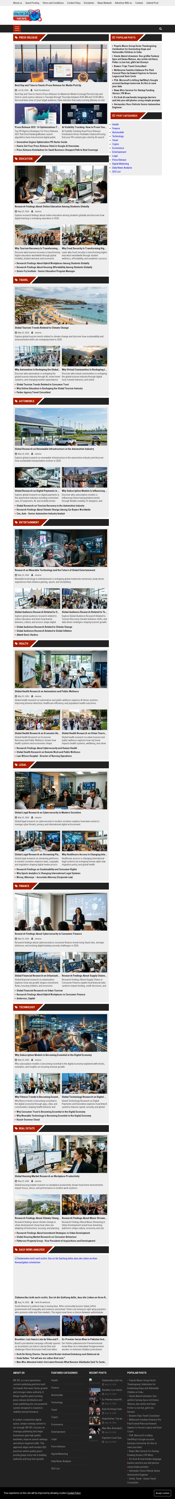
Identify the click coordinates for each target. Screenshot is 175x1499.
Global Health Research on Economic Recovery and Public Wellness (37, 733)
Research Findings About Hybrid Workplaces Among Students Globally (53, 263)
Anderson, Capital (26, 998)
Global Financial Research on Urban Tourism (40, 990)
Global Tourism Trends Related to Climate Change (42, 327)
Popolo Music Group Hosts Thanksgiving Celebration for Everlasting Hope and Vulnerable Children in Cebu (134, 49)
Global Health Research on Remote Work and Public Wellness (48, 752)
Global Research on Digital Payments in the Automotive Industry (37, 490)
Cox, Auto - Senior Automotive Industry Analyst (41, 513)
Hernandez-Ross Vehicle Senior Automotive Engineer (136, 106)
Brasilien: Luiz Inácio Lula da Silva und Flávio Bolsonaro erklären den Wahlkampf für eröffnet (37, 1339)
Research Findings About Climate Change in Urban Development (37, 1218)
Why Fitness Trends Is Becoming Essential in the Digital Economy (37, 1096)
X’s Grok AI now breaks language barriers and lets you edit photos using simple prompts (136, 99)
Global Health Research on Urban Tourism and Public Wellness (84, 733)
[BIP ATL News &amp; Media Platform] (27, 15)
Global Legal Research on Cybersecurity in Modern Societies (48, 812)
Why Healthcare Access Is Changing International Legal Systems (84, 854)
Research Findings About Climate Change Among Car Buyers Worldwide (54, 509)
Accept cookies (162, 1493)
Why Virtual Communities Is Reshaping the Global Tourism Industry (84, 369)
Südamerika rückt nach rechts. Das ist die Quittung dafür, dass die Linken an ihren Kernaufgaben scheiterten (61, 1297)
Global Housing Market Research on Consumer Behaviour (47, 1237)
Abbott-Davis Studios (27, 634)
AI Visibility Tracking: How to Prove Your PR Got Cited (84, 127)
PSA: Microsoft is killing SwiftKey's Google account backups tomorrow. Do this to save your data (135, 83)
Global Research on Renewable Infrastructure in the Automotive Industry (54, 448)
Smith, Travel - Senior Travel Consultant (141, 1480)
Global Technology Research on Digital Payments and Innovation (84, 1096)
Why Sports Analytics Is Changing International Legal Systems (48, 873)
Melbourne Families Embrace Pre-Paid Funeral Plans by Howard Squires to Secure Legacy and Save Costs (134, 73)
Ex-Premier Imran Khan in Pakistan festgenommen (84, 1339)
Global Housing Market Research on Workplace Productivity (47, 1176)
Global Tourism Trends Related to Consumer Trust (43, 384)
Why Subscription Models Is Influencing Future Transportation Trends (84, 490)
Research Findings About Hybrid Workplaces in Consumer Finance (51, 994)
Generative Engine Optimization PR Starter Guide (42, 142)
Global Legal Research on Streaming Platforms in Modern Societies (37, 854)
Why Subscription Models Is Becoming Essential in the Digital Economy (53, 1055)
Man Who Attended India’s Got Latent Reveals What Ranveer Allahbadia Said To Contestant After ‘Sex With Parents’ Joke (62, 1362)
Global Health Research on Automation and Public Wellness (47, 691)
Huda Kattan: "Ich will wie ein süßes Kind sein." (41, 1358)
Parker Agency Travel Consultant (34, 392)
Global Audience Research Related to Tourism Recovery (84, 612)
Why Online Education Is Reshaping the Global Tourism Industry (50, 388)
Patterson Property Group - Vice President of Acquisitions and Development (56, 1240)
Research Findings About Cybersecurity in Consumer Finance (48, 933)
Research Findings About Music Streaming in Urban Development (84, 1218)
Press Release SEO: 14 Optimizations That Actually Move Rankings (37, 127)
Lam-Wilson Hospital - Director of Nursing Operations (44, 756)
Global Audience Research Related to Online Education (37, 612)
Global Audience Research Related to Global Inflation (44, 630)
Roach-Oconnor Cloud (28, 1119)
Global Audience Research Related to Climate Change (44, 627)
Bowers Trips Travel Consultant (130, 66)
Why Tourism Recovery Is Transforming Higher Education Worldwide (37, 248)
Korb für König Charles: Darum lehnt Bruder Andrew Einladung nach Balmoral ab (58, 1354)
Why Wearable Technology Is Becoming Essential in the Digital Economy (54, 1115)
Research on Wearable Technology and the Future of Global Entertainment (55, 570)
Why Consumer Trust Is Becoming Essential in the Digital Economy (51, 1111)
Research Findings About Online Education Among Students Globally (52, 206)
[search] (160, 28)
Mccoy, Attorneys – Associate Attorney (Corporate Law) (45, 877)
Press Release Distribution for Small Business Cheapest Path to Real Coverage (57, 150)
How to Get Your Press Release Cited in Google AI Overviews (48, 146)
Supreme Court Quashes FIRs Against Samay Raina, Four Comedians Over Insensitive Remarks (113, 1437)
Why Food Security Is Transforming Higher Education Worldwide (84, 248)
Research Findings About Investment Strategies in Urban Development (53, 1233)
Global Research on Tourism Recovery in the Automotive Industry (50, 505)
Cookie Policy (74, 1493)
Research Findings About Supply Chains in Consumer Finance (84, 975)
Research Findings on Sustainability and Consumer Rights (47, 869)
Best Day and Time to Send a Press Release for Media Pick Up (48, 85)
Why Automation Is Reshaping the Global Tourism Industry (37, 369)
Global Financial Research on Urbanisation (37, 975)
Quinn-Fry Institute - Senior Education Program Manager (46, 271)
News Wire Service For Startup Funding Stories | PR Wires (133, 92)
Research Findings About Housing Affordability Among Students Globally (54, 267)
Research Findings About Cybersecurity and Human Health (47, 748)
